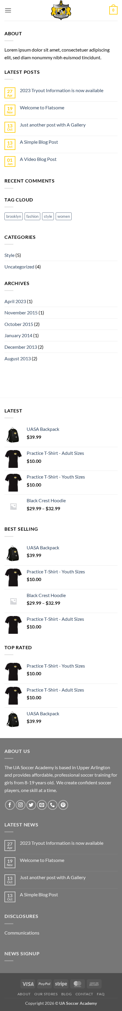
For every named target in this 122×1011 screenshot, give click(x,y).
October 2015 (18, 324)
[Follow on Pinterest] (63, 805)
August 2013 (17, 358)
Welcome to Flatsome (42, 107)
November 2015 (21, 312)
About (24, 994)
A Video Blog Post (38, 159)
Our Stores (45, 994)
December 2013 (20, 347)
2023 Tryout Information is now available (61, 90)
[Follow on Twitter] (31, 805)
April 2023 (15, 301)
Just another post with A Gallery (53, 124)
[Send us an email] (42, 805)
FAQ (101, 994)
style (48, 216)
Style (9, 255)
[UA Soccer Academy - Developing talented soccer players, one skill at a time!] (61, 10)
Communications (21, 932)
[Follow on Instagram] (20, 805)
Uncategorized (19, 266)
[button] (8, 10)
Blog (66, 994)
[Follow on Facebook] (10, 805)
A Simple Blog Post (39, 142)
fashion (32, 216)
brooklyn (13, 216)
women (63, 216)
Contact (84, 994)
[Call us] (52, 805)
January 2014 (18, 335)
